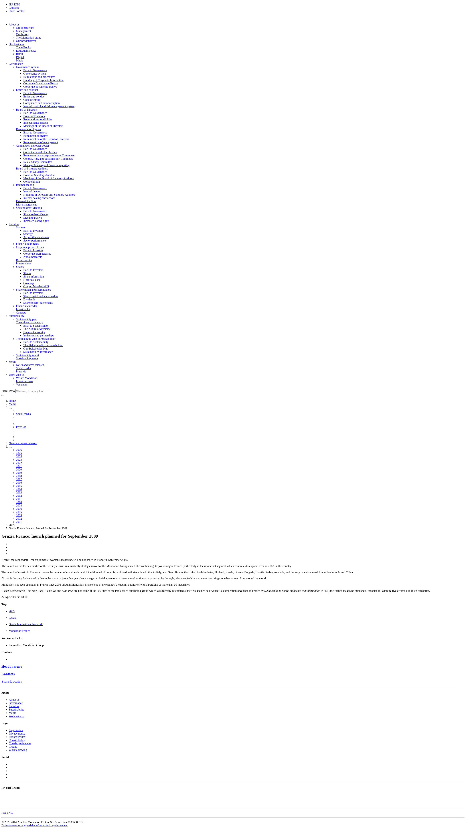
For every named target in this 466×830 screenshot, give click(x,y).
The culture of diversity (29, 322)
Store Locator (16, 11)
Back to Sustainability (35, 325)
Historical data (31, 279)
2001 (19, 521)
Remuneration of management (40, 142)
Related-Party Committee (37, 161)
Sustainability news (27, 358)
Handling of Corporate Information (43, 80)
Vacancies (21, 384)
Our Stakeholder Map (35, 348)
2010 (19, 502)
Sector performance (34, 240)
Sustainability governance (38, 351)
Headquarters (11, 666)
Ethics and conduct (27, 89)
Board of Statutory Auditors (32, 168)
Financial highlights (27, 243)
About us (14, 24)
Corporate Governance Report (40, 83)
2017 (19, 479)
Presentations (23, 263)
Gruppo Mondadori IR (36, 286)
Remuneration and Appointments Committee (48, 155)
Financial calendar (26, 306)
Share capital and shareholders (33, 289)
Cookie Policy (17, 740)
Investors (14, 224)
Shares (20, 266)
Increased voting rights (36, 220)
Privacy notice (17, 733)
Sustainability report (27, 355)
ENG (17, 4)
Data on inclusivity (34, 332)
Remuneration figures (28, 129)
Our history (22, 34)
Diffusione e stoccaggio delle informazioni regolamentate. (34, 825)
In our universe (24, 381)
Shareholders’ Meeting (29, 207)
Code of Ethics (31, 99)
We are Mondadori (26, 378)
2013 (19, 492)
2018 (19, 476)
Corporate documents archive (40, 86)
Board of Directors (26, 109)
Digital (20, 57)
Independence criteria (35, 122)
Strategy (20, 227)
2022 (19, 462)
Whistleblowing (18, 749)
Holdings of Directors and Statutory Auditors (49, 194)
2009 (12, 611)
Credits (13, 746)
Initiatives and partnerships (38, 335)
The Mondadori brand (28, 37)
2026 (19, 449)
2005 (19, 512)
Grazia (12, 617)
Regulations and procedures (39, 76)
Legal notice (16, 730)
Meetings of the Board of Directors (43, 125)
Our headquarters (26, 40)
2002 (19, 518)
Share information (33, 276)
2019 (19, 472)
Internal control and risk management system (48, 106)
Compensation (31, 181)
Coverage (28, 283)
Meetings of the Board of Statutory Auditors (48, 178)
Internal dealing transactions (39, 197)
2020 (19, 469)
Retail (19, 53)
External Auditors (26, 201)
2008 (19, 505)
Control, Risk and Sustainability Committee (48, 158)
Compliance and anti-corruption (41, 103)
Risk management (26, 204)
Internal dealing (25, 184)
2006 (19, 508)
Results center (24, 260)
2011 (19, 498)
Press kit (21, 371)
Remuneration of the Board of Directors (46, 139)
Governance (16, 63)
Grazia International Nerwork (26, 624)
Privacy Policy (17, 736)
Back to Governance (35, 70)
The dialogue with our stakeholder (35, 338)
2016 (19, 482)
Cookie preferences (20, 743)
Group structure (25, 27)
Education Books (26, 50)
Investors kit (23, 309)
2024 (19, 456)
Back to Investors (33, 230)
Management (23, 31)
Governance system (27, 67)
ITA (11, 4)
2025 (19, 453)
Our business (16, 44)
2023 (19, 459)
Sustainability (16, 315)
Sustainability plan (26, 319)
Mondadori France (19, 630)
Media (19, 60)
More (4, 804)
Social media (23, 368)
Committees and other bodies (32, 145)
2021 (19, 466)
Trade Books (23, 47)
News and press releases (30, 364)
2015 (19, 485)
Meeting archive (32, 217)
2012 (19, 495)
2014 (19, 489)
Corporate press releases (30, 247)
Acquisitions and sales (36, 237)
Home (12, 400)
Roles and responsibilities (37, 119)
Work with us (16, 374)
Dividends (29, 299)
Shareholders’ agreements (38, 302)
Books (5, 794)
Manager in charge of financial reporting (46, 165)
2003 (19, 515)
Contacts (14, 7)
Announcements (32, 256)
